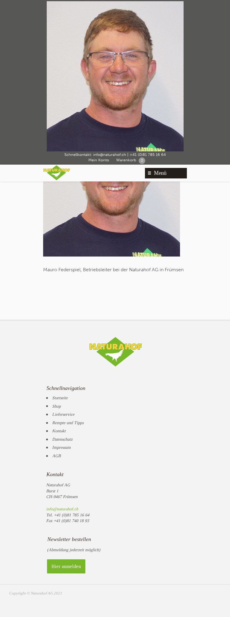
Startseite (60, 398)
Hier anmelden (66, 566)
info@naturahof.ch (109, 154)
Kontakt (59, 431)
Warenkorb (129, 160)
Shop (56, 406)
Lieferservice (63, 414)
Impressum (61, 447)
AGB (56, 456)
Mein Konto (98, 160)
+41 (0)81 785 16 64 (148, 154)
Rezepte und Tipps (68, 423)
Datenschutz (62, 439)
